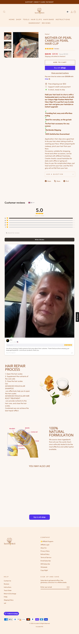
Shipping (47, 56)
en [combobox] (31, 203)
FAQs (5, 597)
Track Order (8, 590)
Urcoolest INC (39, 626)
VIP (5, 603)
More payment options (60, 73)
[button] (68, 11)
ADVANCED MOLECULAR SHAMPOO (15, 387)
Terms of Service (46, 557)
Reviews (46, 23)
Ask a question (54, 174)
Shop (18, 19)
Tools (26, 19)
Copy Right (44, 570)
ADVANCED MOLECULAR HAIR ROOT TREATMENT (17, 397)
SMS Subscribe (45, 564)
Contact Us (7, 581)
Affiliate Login (45, 545)
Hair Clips (36, 19)
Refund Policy (45, 554)
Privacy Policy (45, 551)
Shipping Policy (8, 600)
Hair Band (48, 19)
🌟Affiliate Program (47, 541)
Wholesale (44, 567)
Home (12, 19)
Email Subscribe (46, 561)
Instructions (63, 19)
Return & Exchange (10, 594)
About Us (43, 548)
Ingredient (34, 23)
